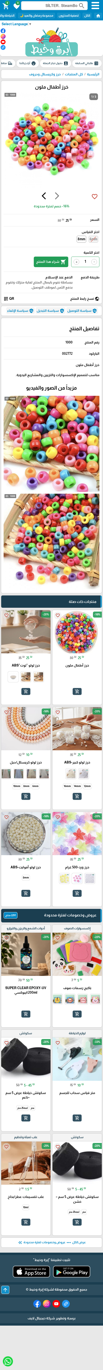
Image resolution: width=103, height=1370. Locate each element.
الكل (87, 15)
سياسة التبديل (50, 310)
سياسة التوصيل (82, 310)
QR (9, 298)
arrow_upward (5, 1290)
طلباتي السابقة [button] (87, 63)
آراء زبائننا (27, 63)
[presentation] (57, 197)
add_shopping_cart (77, 691)
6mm (93, 239)
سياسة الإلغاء (20, 310)
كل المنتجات (74, 74)
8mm (81, 239)
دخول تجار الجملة (55, 63)
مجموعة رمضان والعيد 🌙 (36, 15)
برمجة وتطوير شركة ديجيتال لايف (51, 1318)
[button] (16, 6)
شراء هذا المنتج (51, 262)
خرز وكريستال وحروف (45, 74)
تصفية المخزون (69, 15)
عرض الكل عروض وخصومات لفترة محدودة (51, 1242)
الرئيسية (93, 74)
